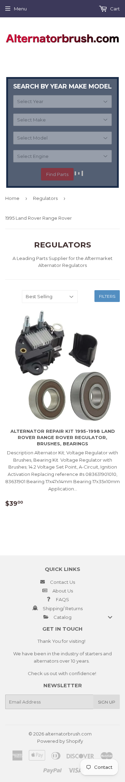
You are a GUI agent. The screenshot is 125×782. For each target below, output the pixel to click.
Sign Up (106, 702)
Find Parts (57, 174)
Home (12, 198)
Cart (114, 8)
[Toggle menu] (110, 617)
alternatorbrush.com (68, 734)
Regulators (45, 198)
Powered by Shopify (60, 741)
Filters (107, 296)
